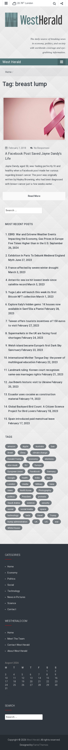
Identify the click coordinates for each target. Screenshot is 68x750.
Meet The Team (16, 638)
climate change (40, 452)
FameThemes (40, 745)
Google (11, 478)
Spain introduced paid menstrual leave (31, 418)
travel (40, 515)
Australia (39, 446)
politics (11, 496)
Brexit (10, 452)
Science (11, 603)
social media (27, 509)
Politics (11, 578)
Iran (48, 478)
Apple (25, 446)
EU (26, 465)
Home (8, 72)
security (45, 503)
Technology (13, 591)
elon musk (12, 465)
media (25, 484)
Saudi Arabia (14, 503)
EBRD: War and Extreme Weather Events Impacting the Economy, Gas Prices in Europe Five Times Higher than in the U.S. (35, 239)
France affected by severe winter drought (33, 267)
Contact (11, 609)
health (25, 478)
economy (33, 459)
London (11, 484)
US (46, 521)
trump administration (17, 521)
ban (53, 446)
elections (49, 459)
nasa (52, 484)
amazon (11, 446)
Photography (45, 490)
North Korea (25, 490)
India (37, 478)
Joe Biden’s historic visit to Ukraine (29, 382)
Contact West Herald (18, 644)
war (56, 521)
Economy (12, 572)
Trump (53, 515)
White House (14, 528)
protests (42, 496)
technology (13, 515)
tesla (28, 515)
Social (10, 585)
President (26, 496)
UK (36, 521)
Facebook (35, 471)
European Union (15, 471)
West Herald (11, 62)
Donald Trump (14, 459)
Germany (51, 471)
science (30, 503)
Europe (38, 465)
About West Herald (17, 651)
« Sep (8, 695)
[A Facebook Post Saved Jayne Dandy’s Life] (34, 118)
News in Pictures (16, 597)
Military (38, 484)
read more (34, 196)
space (43, 509)
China (22, 452)
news (10, 490)
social (10, 509)
